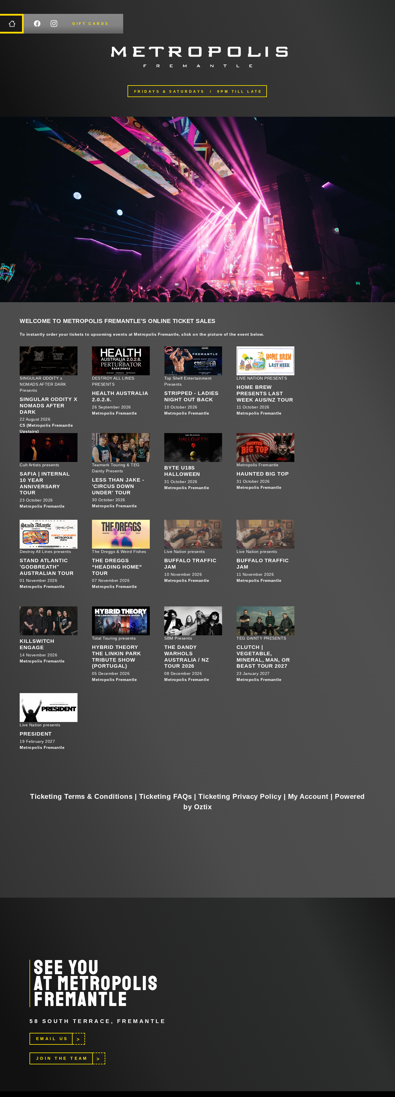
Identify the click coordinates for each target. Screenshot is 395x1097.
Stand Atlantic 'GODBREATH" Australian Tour (47, 567)
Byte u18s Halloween (182, 471)
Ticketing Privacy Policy (239, 796)
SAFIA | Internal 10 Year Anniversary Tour (45, 483)
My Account (308, 796)
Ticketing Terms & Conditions (81, 796)
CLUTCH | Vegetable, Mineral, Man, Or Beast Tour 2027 (263, 656)
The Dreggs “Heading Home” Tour (117, 567)
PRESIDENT (36, 734)
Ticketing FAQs (165, 796)
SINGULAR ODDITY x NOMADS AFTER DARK (48, 405)
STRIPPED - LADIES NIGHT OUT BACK (191, 396)
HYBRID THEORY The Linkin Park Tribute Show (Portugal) (116, 656)
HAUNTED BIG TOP (263, 474)
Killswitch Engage (37, 644)
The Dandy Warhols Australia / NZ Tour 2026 (186, 656)
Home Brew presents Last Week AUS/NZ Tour (265, 393)
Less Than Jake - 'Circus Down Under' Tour (118, 486)
